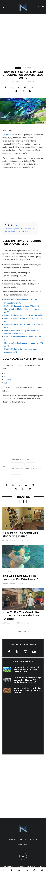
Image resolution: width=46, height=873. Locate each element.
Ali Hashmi (15, 82)
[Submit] (25, 87)
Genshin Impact (8, 134)
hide (16, 225)
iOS (5, 383)
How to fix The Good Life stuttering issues (20, 534)
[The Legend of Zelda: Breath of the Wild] (7, 669)
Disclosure (33, 839)
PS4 (6, 376)
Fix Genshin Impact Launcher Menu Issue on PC (23, 315)
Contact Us (22, 839)
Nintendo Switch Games (21, 468)
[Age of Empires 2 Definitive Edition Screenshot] (7, 690)
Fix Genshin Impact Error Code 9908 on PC (21, 306)
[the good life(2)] (23, 518)
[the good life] (23, 556)
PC (5, 373)
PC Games (36, 468)
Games (29, 459)
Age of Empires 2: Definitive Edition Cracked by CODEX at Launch (28, 690)
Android (7, 380)
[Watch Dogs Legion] (7, 680)
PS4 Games (16, 473)
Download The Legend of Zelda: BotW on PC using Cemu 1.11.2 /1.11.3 (26, 669)
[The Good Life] (23, 599)
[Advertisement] (23, 38)
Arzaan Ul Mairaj (8, 540)
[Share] (5, 87)
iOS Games (31, 464)
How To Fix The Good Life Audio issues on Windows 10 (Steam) (22, 616)
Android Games (18, 459)
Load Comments (23, 631)
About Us (12, 839)
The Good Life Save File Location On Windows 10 (20, 577)
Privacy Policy (23, 844)
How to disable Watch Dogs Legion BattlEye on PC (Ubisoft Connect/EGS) (27, 680)
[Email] (32, 87)
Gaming (18, 68)
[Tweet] (12, 87)
